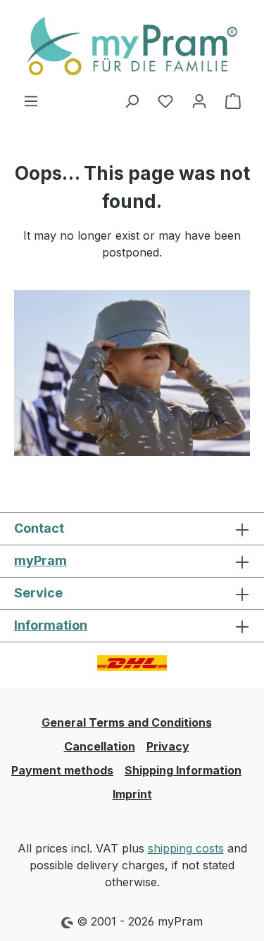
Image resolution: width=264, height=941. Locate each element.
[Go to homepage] (132, 46)
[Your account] (199, 100)
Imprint (132, 794)
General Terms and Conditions (127, 722)
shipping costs (186, 848)
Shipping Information (183, 770)
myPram (40, 560)
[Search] (132, 100)
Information (50, 625)
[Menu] (31, 100)
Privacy (167, 746)
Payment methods (62, 770)
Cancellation (99, 746)
